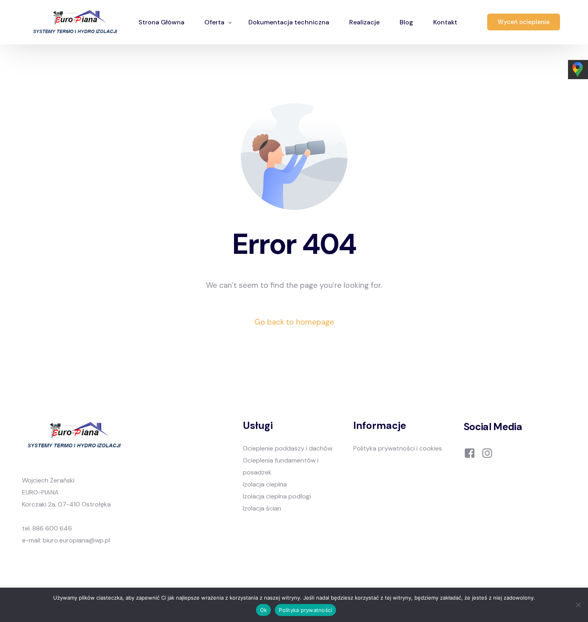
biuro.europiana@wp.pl (76, 540)
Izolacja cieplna (265, 484)
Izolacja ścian (262, 508)
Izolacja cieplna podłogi (277, 496)
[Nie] (578, 605)
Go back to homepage (294, 322)
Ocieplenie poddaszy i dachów (287, 448)
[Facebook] (469, 453)
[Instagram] (487, 453)
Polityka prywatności (305, 610)
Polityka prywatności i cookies (397, 448)
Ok (263, 610)
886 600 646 (52, 528)
